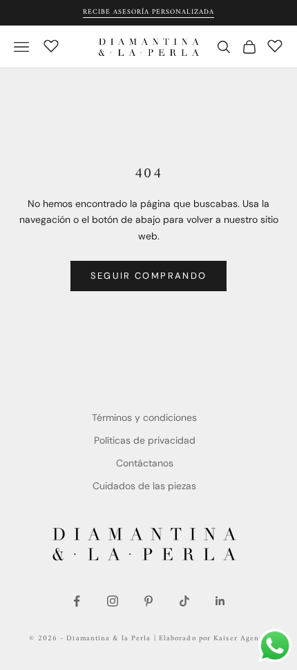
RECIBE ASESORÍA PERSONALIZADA (148, 12)
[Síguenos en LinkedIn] (220, 601)
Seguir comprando (148, 276)
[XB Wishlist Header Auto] (51, 45)
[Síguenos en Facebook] (77, 601)
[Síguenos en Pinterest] (148, 601)
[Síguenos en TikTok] (184, 601)
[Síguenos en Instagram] (112, 601)
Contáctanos (144, 463)
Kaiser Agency (240, 638)
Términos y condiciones (144, 417)
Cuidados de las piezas (144, 486)
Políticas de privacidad (144, 440)
